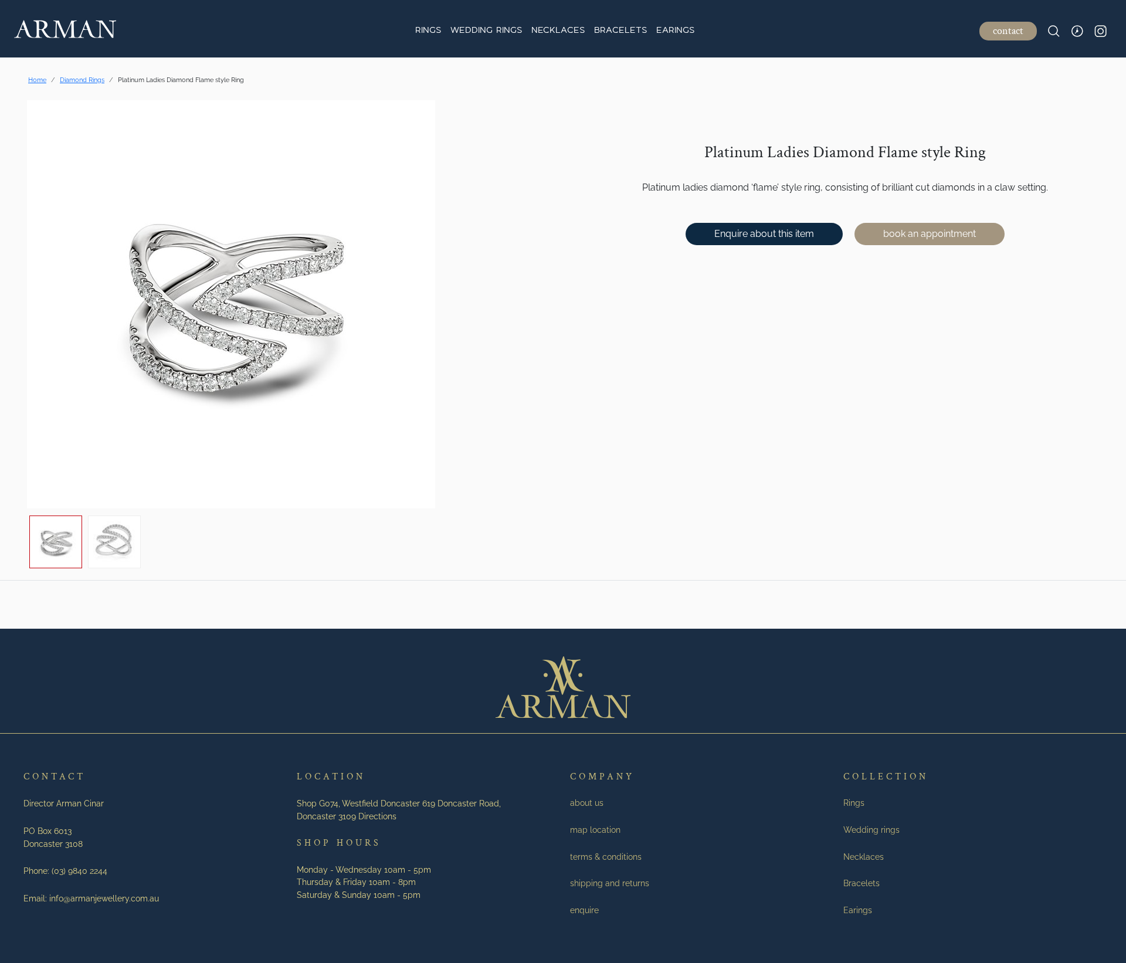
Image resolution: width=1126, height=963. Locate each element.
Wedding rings (486, 30)
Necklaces (558, 30)
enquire (584, 910)
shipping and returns (609, 883)
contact (1008, 31)
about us (586, 803)
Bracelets (620, 30)
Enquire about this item (764, 233)
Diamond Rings (82, 80)
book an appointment (929, 233)
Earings (675, 30)
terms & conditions (606, 857)
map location (595, 830)
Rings (428, 30)
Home (37, 80)
